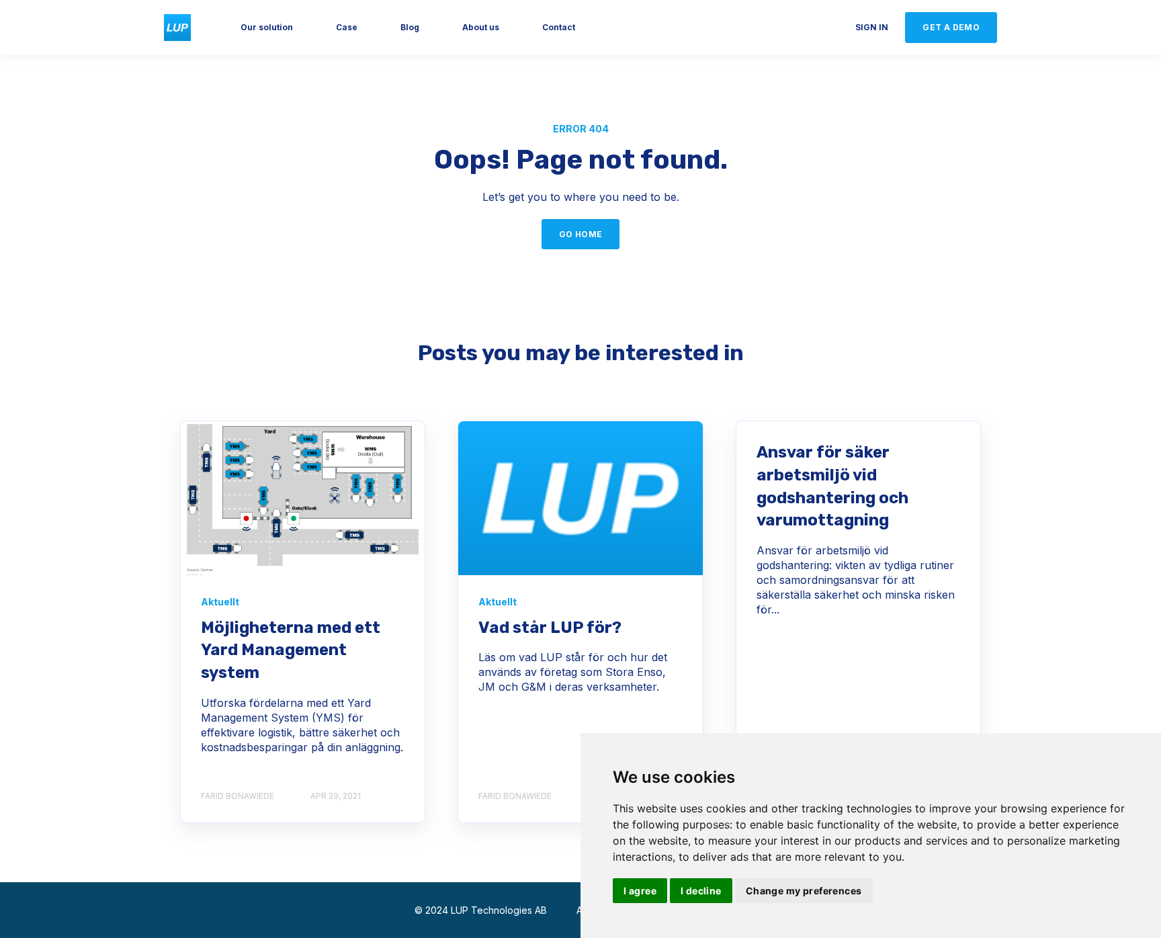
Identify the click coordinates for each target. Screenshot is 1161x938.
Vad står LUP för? (549, 627)
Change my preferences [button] (804, 890)
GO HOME (581, 234)
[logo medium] (580, 498)
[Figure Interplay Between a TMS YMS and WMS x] (303, 498)
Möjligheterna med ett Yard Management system (290, 650)
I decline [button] (701, 890)
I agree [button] (640, 890)
